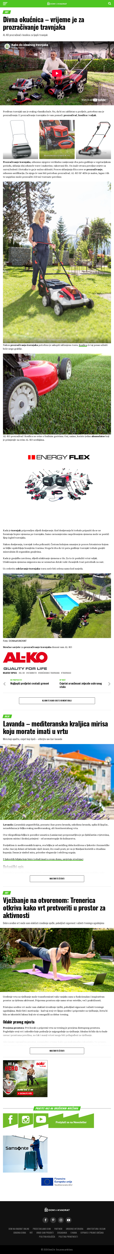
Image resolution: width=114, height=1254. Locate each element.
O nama (74, 1232)
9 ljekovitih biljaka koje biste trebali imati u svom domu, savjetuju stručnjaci (43, 859)
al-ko (22, 673)
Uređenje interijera (74, 1228)
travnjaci (66, 673)
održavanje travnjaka (49, 673)
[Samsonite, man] (25, 1171)
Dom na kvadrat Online (19, 1228)
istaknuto (32, 673)
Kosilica (83, 345)
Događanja (62, 1232)
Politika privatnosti (68, 1236)
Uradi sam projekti (45, 1232)
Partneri (58, 1228)
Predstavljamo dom (42, 1228)
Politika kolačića (47, 1236)
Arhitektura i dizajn (96, 1228)
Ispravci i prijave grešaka (92, 1232)
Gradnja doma (19, 1232)
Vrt (31, 1232)
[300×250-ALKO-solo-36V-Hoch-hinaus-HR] (25, 1096)
